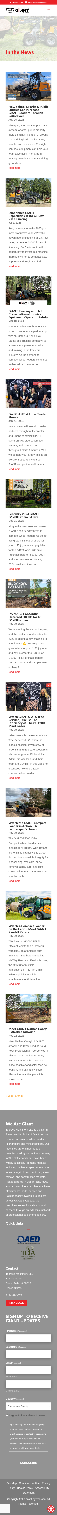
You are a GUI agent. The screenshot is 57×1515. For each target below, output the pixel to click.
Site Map (11, 1483)
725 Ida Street (14, 1278)
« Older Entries (14, 1095)
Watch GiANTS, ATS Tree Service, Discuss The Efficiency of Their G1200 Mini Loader (26, 721)
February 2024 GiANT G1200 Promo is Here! (23, 515)
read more (14, 167)
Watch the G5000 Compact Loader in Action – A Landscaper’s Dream (27, 826)
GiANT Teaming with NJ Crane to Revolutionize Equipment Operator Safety (28, 314)
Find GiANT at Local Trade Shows (26, 415)
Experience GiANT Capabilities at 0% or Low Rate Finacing (26, 216)
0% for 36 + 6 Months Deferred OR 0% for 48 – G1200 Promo (26, 617)
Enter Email (11, 1376)
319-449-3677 (14, 1295)
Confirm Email (12, 1390)
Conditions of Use (29, 1483)
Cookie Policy (25, 1488)
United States (13, 1288)
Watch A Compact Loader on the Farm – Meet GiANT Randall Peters (27, 929)
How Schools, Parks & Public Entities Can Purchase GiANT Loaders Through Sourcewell (28, 111)
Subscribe (28, 1462)
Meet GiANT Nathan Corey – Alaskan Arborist (27, 1030)
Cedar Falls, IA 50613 (18, 1283)
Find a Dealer (16, 1303)
